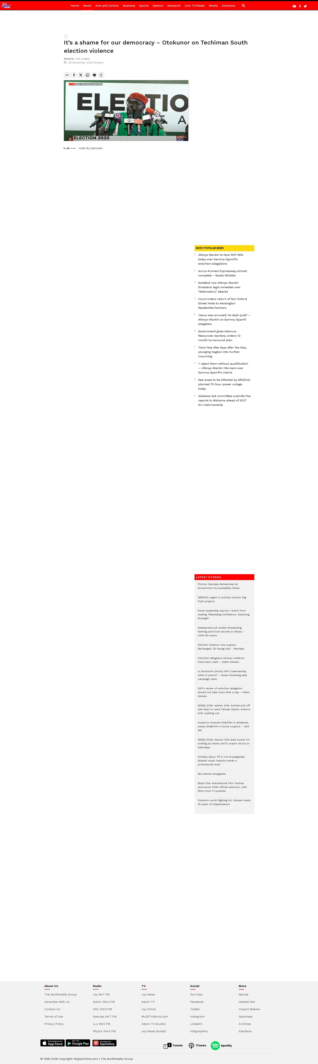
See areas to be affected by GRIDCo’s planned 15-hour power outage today (224, 384)
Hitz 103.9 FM (102, 1009)
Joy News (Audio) (154, 1031)
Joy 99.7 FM (101, 994)
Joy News (148, 994)
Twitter (195, 1009)
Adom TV (148, 1002)
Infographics (199, 1031)
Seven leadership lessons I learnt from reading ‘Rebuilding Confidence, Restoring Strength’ (223, 616)
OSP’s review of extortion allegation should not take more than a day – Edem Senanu (224, 694)
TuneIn (177, 1045)
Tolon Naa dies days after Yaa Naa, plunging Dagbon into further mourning (222, 352)
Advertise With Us (57, 1002)
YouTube (196, 994)
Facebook (197, 1002)
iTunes (200, 1045)
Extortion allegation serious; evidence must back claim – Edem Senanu (221, 662)
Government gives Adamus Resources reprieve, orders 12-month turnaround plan (219, 336)
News (87, 5)
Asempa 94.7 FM (105, 1016)
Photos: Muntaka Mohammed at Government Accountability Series (219, 588)
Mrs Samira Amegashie (212, 775)
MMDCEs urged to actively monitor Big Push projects (222, 601)
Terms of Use (53, 1016)
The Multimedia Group (60, 994)
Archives (245, 1024)
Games (243, 994)
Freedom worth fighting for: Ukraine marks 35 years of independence (224, 804)
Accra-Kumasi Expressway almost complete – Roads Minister (222, 273)
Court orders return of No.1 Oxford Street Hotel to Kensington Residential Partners (222, 303)
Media (213, 5)
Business (129, 5)
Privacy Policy (54, 1024)
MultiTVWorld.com (155, 1016)
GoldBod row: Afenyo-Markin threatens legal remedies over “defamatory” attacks (219, 287)
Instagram (197, 1016)
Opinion (158, 5)
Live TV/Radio (195, 5)
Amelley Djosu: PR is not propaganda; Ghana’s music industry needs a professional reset (221, 762)
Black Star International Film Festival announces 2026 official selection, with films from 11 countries (222, 789)
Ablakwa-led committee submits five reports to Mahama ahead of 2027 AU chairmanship (224, 400)
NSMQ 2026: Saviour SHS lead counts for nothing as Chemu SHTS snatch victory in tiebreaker (224, 745)
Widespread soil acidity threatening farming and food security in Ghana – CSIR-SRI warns (221, 633)
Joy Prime (149, 1009)
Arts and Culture (107, 5)
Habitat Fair (247, 1002)
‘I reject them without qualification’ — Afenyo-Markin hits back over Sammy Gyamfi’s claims (223, 368)
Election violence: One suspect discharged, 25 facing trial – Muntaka (221, 648)
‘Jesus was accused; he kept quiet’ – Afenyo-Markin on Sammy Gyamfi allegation (224, 319)
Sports (144, 5)
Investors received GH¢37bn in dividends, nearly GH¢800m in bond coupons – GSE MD (223, 728)
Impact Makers (249, 1009)
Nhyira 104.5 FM (104, 1031)
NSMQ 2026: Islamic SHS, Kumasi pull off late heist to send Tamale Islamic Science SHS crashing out (224, 711)
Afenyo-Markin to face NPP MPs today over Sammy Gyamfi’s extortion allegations (220, 259)
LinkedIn (196, 1024)
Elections (228, 5)
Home (74, 5)
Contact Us (52, 1009)
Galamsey (245, 1016)
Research (174, 5)
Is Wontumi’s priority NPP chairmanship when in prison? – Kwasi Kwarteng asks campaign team (222, 677)
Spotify (226, 1045)
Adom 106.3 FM (104, 1002)
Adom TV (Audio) (154, 1024)
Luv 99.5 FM (101, 1024)
